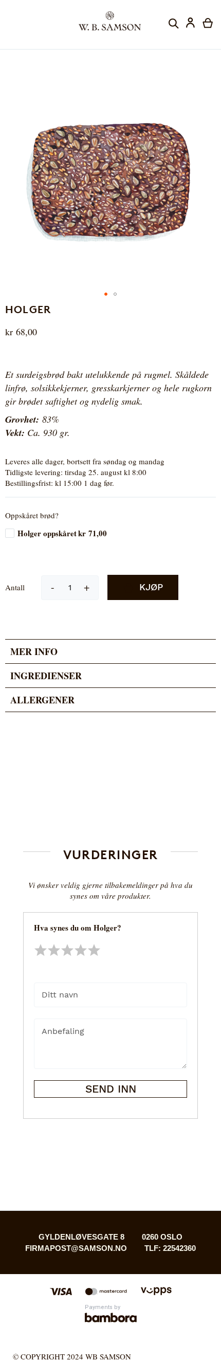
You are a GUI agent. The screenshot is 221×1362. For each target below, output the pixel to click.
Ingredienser (46, 675)
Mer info (34, 651)
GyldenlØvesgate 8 (81, 1236)
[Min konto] (190, 23)
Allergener (42, 699)
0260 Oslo (162, 1236)
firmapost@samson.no (76, 1248)
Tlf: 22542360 (170, 1248)
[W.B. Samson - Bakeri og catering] (110, 21)
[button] (191, 23)
